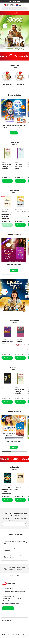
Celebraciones (7, 84)
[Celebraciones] (7, 76)
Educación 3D (18, 341)
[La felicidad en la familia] (20, 478)
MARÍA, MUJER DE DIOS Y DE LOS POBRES (19, 166)
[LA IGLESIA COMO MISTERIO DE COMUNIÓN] (7, 153)
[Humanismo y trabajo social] (7, 331)
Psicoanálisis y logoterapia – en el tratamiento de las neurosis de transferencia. (6, 214)
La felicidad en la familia (19, 488)
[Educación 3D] (20, 331)
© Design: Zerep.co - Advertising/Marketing (10, 634)
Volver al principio (14, 575)
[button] (23, 4)
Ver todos (14, 144)
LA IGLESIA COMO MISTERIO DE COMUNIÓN (6, 166)
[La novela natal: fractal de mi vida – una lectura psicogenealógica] (7, 478)
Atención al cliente (8, 608)
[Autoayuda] (20, 76)
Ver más (18, 1)
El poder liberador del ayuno (20, 212)
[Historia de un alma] (7, 378)
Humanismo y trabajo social (7, 342)
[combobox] (14, 8)
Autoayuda (20, 84)
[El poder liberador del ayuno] (20, 201)
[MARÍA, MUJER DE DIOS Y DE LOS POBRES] (20, 153)
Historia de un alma (6, 388)
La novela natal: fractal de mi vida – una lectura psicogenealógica (6, 490)
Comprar (14, 132)
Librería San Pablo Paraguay (10, 632)
